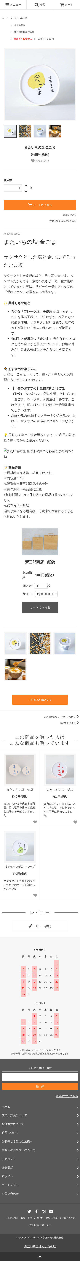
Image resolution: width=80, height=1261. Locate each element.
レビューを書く (42, 926)
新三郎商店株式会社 (24, 32)
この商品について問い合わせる (60, 716)
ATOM (40, 1218)
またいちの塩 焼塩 (60, 790)
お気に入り (42, 160)
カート (69, 4)
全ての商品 (19, 25)
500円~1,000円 (46, 38)
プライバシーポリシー (40, 1224)
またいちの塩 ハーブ (20, 867)
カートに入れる (42, 205)
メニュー (15, 4)
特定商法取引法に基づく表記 (60, 1218)
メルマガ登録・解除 (15, 1218)
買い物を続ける (68, 723)
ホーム (5, 18)
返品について (69, 214)
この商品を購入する (40, 699)
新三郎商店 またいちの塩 (40, 1246)
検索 (42, 4)
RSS (30, 1218)
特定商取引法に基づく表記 (62, 220)
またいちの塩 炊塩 (20, 789)
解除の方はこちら (67, 1096)
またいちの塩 (21, 18)
